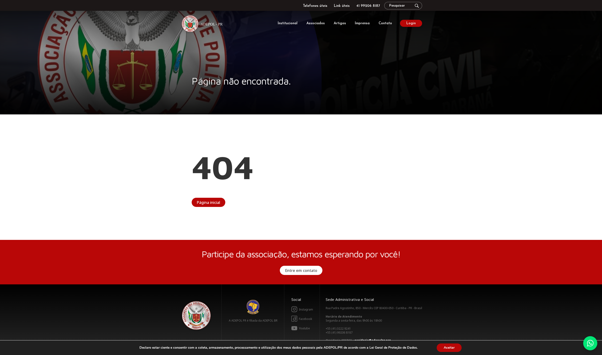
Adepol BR (253, 307)
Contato (385, 23)
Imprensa (362, 23)
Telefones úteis (315, 6)
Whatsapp (590, 343)
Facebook (305, 319)
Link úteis (342, 6)
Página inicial (208, 202)
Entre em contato (301, 270)
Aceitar (449, 347)
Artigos (340, 23)
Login (411, 23)
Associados (315, 23)
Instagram (306, 309)
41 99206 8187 (368, 6)
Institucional (287, 23)
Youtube (304, 328)
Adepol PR (203, 24)
